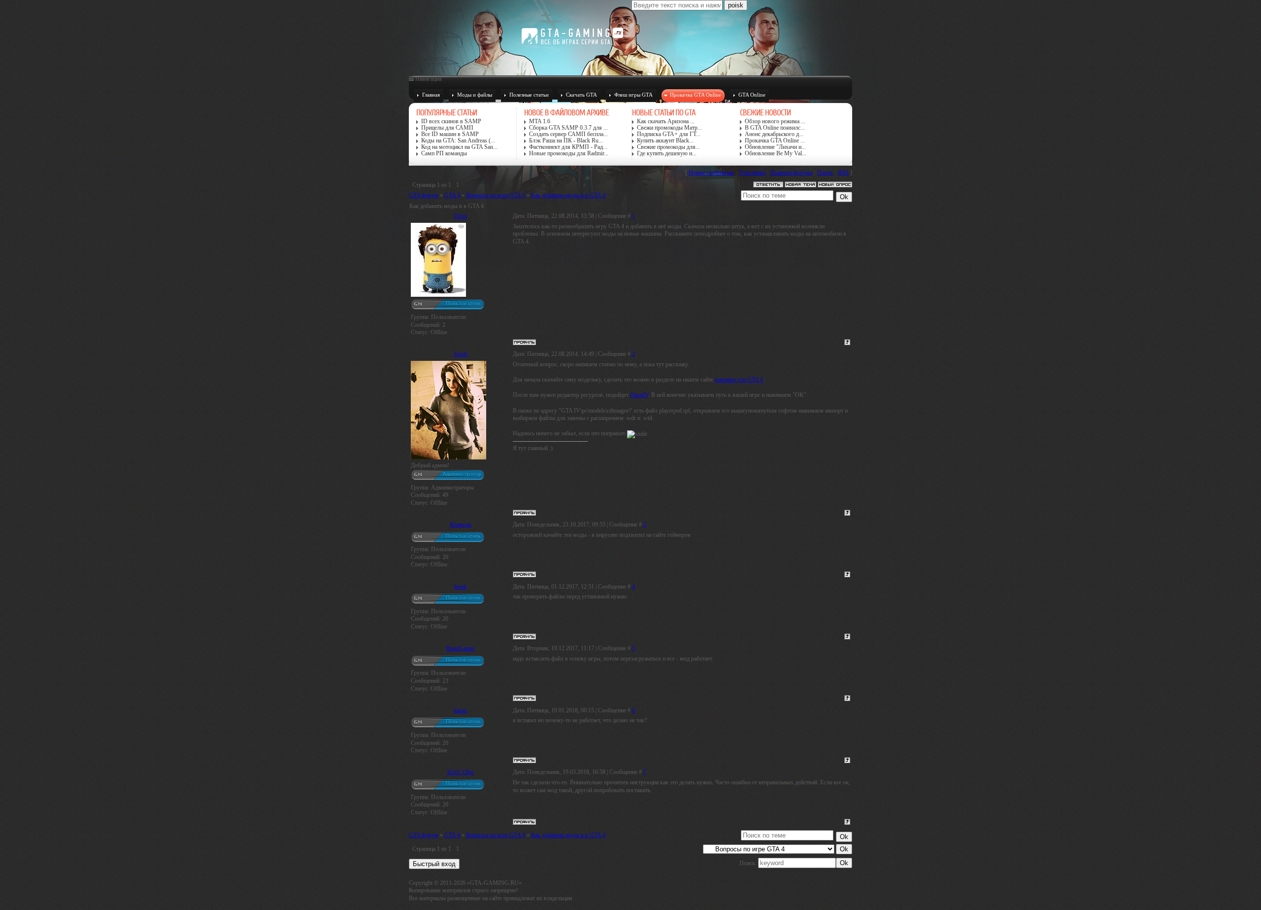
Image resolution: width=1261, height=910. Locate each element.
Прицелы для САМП (447, 128)
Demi (460, 215)
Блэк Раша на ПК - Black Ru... (566, 141)
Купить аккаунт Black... (665, 141)
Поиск (825, 172)
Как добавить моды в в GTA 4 (568, 195)
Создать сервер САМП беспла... (568, 134)
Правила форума (791, 172)
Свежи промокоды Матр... (669, 128)
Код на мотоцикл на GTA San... (459, 147)
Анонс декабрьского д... (774, 134)
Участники (752, 172)
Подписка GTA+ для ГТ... (668, 134)
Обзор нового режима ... (775, 121)
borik (460, 586)
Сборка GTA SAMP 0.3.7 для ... (568, 128)
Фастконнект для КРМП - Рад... (568, 147)
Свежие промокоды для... (668, 147)
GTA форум (423, 195)
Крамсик (460, 524)
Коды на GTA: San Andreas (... (458, 141)
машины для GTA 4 (739, 379)
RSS (843, 172)
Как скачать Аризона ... (666, 121)
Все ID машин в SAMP (450, 134)
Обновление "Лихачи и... (775, 147)
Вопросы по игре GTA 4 (495, 195)
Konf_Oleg (460, 772)
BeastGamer (460, 648)
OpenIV (639, 394)
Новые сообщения (711, 172)
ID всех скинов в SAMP (451, 121)
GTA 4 (452, 195)
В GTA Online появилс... (775, 128)
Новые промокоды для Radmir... (568, 153)
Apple (460, 353)
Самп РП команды (444, 153)
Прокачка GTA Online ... (775, 141)
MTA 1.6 (539, 121)
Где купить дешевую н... (667, 153)
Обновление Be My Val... (775, 153)
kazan (460, 710)
